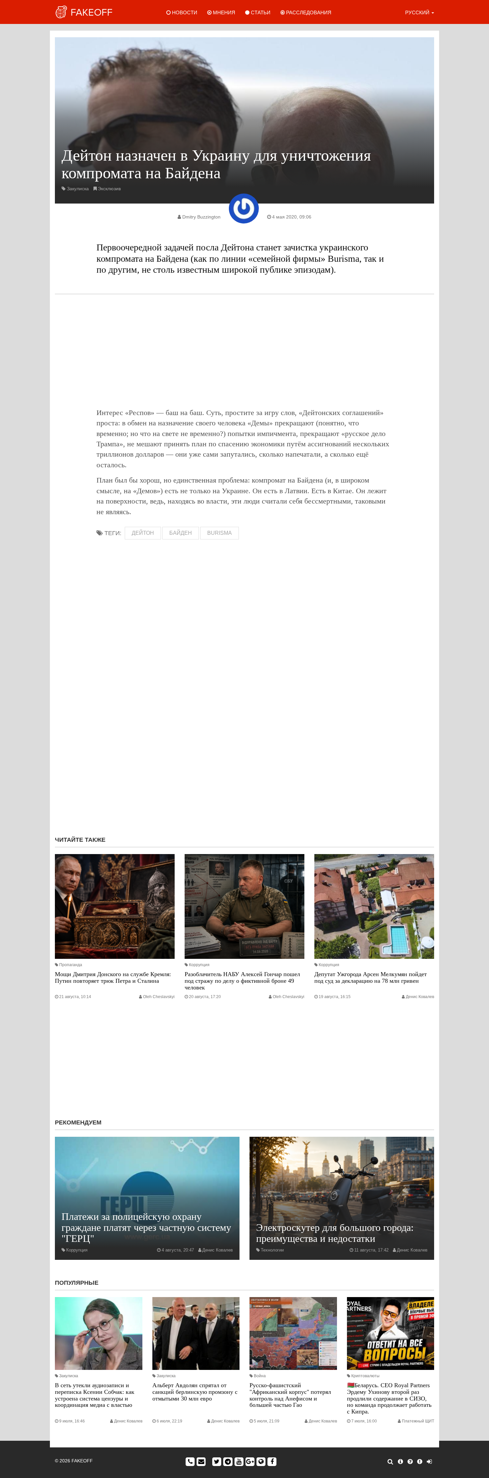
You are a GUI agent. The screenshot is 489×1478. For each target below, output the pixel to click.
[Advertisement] (244, 350)
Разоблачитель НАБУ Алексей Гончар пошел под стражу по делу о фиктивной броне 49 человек (242, 981)
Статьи (259, 12)
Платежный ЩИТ (418, 1421)
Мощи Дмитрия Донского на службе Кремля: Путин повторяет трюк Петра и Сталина (113, 977)
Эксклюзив (109, 188)
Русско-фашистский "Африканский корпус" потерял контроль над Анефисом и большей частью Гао (290, 1395)
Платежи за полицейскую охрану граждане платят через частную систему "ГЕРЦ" (146, 1227)
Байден (180, 533)
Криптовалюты (365, 1376)
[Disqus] (244, 742)
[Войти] (429, 1461)
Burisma (219, 533)
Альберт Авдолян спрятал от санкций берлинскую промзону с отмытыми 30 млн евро (195, 1392)
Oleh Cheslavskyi (159, 996)
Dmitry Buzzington (201, 217)
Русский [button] (418, 12)
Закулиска (78, 188)
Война (260, 1376)
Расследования (308, 12)
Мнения (223, 12)
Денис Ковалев (420, 996)
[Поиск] (390, 1461)
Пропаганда (70, 964)
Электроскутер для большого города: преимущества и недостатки (334, 1233)
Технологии (272, 1250)
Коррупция (199, 964)
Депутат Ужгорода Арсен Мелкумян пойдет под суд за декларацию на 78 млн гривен (370, 977)
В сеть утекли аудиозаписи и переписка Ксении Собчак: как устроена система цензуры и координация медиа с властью (94, 1395)
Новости (184, 12)
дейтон (143, 533)
